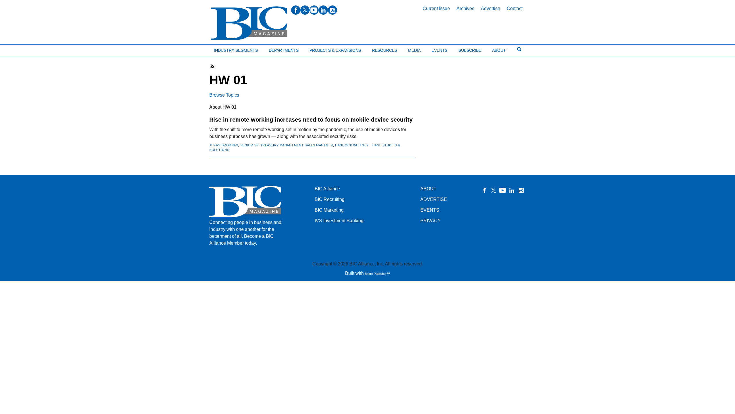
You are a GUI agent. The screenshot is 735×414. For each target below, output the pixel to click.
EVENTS (429, 210)
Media (414, 50)
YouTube (502, 190)
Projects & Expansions (335, 50)
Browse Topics (224, 95)
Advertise (490, 8)
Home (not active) (17, 49)
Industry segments (236, 50)
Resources (384, 50)
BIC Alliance (327, 188)
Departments (284, 50)
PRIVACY (430, 220)
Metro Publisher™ (377, 273)
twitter (305, 10)
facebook (295, 10)
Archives (465, 8)
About (499, 50)
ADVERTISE (433, 199)
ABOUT (428, 188)
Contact (515, 8)
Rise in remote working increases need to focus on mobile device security (311, 119)
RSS (212, 66)
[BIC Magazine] (249, 23)
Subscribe (470, 50)
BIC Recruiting (330, 199)
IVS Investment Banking (339, 220)
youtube (314, 10)
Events (439, 50)
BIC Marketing (329, 210)
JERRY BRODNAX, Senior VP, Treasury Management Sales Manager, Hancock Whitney (289, 145)
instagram (332, 10)
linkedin (323, 10)
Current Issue (436, 8)
